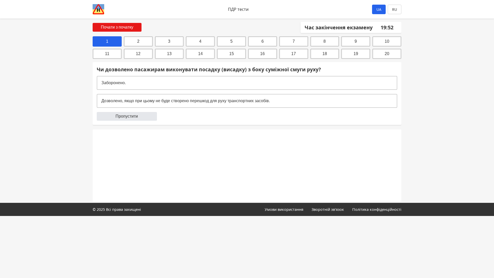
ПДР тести (238, 9)
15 (231, 53)
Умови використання (284, 209)
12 (138, 53)
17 (293, 53)
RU (394, 9)
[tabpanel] (247, 93)
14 (200, 53)
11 (107, 53)
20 (387, 53)
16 (262, 53)
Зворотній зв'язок (328, 209)
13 (169, 53)
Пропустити (127, 116)
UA (378, 9)
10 (387, 41)
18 (324, 53)
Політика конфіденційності (376, 209)
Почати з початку (117, 27)
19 (356, 53)
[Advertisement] (247, 165)
